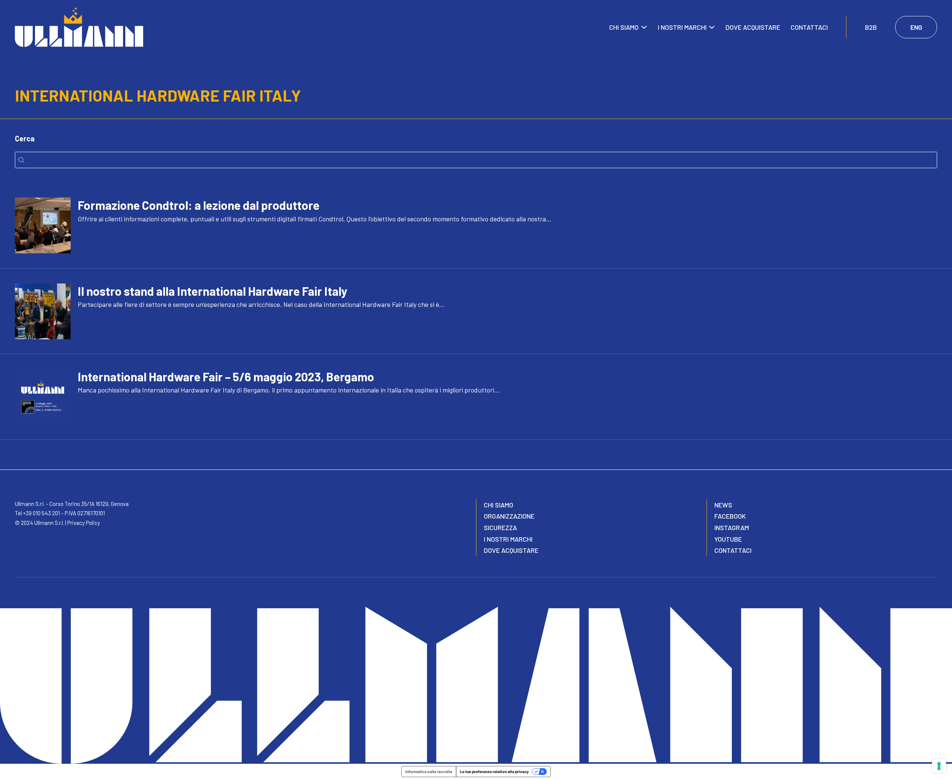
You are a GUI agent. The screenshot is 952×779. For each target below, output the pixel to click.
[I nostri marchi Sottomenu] (711, 27)
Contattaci (809, 27)
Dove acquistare (753, 27)
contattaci (733, 550)
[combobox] (476, 160)
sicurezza (500, 527)
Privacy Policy (83, 522)
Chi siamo (624, 27)
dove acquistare (511, 550)
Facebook (730, 516)
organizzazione (509, 516)
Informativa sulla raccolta (428, 771)
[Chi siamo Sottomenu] (644, 27)
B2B (871, 27)
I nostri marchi (682, 27)
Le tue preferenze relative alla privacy (494, 771)
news (723, 505)
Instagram (731, 527)
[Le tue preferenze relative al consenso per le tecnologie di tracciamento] (939, 766)
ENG (916, 27)
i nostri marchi (508, 539)
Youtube (728, 539)
